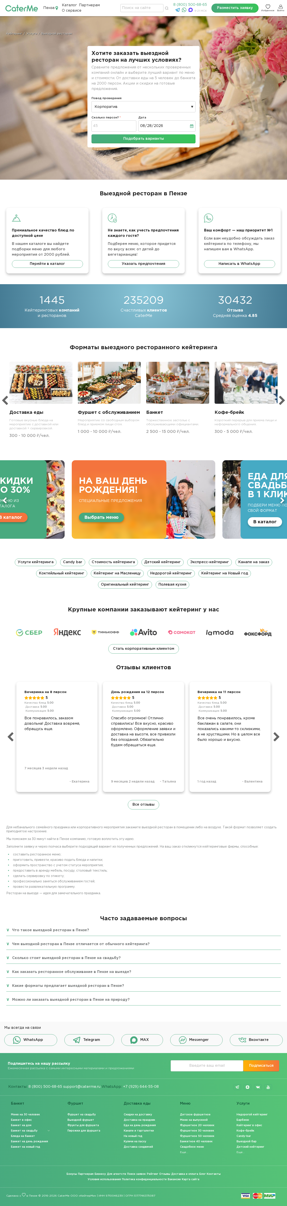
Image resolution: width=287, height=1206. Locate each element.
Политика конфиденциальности (144, 1179)
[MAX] (191, 11)
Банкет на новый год (25, 1147)
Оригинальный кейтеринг (125, 584)
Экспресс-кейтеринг (209, 562)
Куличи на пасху (135, 1141)
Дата (142, 117)
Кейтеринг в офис (249, 1125)
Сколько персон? (105, 117)
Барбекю (243, 1120)
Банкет (17, 1103)
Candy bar (72, 562)
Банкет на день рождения (29, 1141)
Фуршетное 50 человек (197, 1136)
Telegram (91, 1040)
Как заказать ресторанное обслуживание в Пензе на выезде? (71, 972)
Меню (185, 1103)
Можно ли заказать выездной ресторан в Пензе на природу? (71, 999)
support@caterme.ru (81, 1086)
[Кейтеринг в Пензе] (21, 8)
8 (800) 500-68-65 (190, 5)
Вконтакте (259, 1040)
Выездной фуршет (80, 1120)
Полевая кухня (172, 584)
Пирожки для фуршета (83, 1131)
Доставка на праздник (139, 1120)
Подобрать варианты (143, 138)
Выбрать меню (101, 517)
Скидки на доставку (138, 1114)
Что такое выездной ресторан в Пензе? (50, 930)
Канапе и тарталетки (139, 1131)
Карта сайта (190, 1179)
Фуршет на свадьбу (81, 1114)
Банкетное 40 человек (196, 1141)
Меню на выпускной (194, 1120)
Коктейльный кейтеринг (61, 573)
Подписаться (261, 1065)
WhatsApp (33, 1040)
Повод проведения (106, 98)
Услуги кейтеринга (36, 562)
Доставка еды (137, 1103)
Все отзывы (143, 804)
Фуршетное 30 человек (197, 1131)
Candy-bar (244, 1136)
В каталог (265, 522)
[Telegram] (178, 11)
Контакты (214, 1174)
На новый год (133, 1136)
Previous (4, 500)
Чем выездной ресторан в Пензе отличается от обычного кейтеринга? (81, 944)
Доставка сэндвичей (138, 1147)
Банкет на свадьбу (24, 1131)
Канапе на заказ (253, 562)
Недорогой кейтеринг (171, 573)
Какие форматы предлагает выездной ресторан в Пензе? (68, 986)
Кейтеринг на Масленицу (117, 573)
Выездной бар (247, 1141)
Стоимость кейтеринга (113, 562)
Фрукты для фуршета (83, 1125)
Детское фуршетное (195, 1114)
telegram (237, 1087)
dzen (247, 1087)
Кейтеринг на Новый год (224, 573)
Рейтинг (152, 1174)
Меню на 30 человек (25, 1114)
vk (258, 1087)
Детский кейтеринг (162, 562)
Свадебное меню (192, 1147)
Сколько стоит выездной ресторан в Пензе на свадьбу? (66, 958)
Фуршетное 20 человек (197, 1125)
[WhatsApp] (184, 11)
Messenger (199, 1040)
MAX (144, 1040)
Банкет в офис (21, 1120)
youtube (268, 1087)
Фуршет (75, 1103)
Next (282, 500)
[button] (143, 573)
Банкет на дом (21, 1125)
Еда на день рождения (140, 1125)
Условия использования (104, 1179)
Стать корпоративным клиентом (143, 648)
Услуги (243, 1103)
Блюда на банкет (23, 1136)
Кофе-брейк (245, 1131)
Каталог (69, 5)
